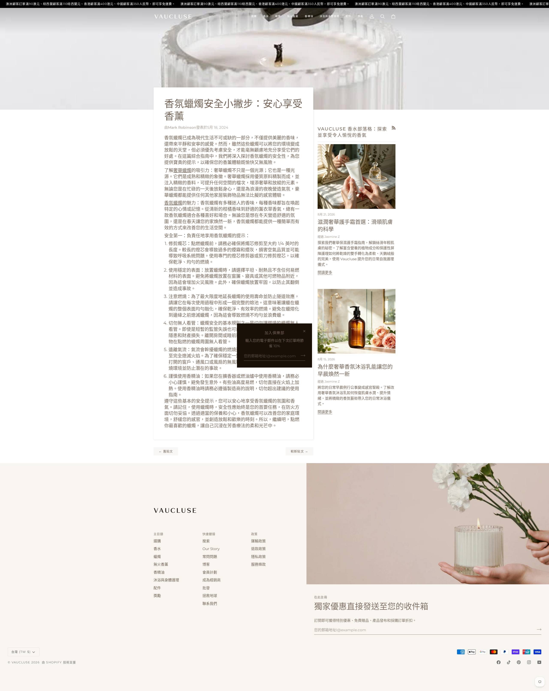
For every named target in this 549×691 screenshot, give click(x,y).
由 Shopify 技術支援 (59, 662)
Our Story (211, 549)
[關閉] (306, 331)
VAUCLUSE (21, 662)
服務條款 (258, 564)
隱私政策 (258, 557)
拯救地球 (209, 596)
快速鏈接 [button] (209, 534)
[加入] (301, 355)
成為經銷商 (211, 580)
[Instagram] (529, 662)
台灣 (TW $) (21, 652)
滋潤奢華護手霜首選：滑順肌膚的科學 (355, 226)
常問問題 (209, 557)
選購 (157, 541)
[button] (254, 16)
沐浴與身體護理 (166, 580)
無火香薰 (161, 564)
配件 (157, 588)
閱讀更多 (325, 272)
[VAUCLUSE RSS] (393, 128)
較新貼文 (299, 451)
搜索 (206, 541)
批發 (206, 588)
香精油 (159, 572)
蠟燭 (157, 557)
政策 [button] (254, 534)
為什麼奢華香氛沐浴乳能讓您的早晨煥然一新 (355, 370)
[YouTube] (539, 662)
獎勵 (157, 596)
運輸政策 (258, 541)
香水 (157, 549)
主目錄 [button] (158, 534)
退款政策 (258, 549)
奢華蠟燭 (182, 170)
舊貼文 (166, 451)
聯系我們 (209, 603)
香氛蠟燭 (173, 202)
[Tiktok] (508, 662)
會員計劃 (209, 572)
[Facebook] (499, 662)
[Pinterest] (519, 662)
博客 (206, 564)
